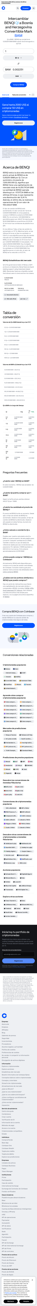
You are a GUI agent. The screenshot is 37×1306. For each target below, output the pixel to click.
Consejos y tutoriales (9, 1080)
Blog (3, 1033)
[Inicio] (3, 8)
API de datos (6, 1226)
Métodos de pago (8, 1125)
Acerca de (5, 1024)
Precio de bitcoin (8, 1257)
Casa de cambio (7, 1183)
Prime (4, 1177)
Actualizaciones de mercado (12, 1086)
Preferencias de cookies (10, 1052)
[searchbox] (18, 76)
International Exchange (10, 1186)
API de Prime (6, 1248)
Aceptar (26, 1301)
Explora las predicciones (10, 1157)
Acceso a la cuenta (8, 1128)
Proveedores (6, 1044)
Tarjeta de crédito (8, 1151)
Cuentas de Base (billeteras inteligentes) (16, 1209)
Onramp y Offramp (8, 1212)
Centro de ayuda (7, 1111)
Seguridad (5, 1038)
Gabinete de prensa (9, 1035)
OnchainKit (6, 1223)
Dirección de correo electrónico (11, 950)
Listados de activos (9, 1163)
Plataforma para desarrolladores (13, 1197)
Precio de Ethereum (9, 1260)
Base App (5, 1143)
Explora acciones (8, 1069)
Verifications (6, 1229)
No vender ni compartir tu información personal (15, 1056)
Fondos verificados (9, 1191)
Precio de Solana (8, 1263)
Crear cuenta (6, 1117)
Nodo (4, 1231)
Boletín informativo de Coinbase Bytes (16, 1075)
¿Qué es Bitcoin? (8, 1089)
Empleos (5, 1027)
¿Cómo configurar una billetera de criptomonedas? (14, 1098)
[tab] (5, 94)
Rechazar (10, 1301)
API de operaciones (9, 1217)
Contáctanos (6, 1114)
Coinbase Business (8, 1166)
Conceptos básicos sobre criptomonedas (16, 1078)
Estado (4, 1134)
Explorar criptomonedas (10, 1066)
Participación (6, 1180)
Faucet (4, 1240)
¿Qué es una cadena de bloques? (13, 1094)
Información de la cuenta (11, 1122)
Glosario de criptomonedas (11, 1083)
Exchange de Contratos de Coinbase (15, 1189)
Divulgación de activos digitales (13, 1060)
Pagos (4, 1168)
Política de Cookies (11, 1293)
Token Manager (7, 1171)
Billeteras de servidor (10, 1203)
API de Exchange (8, 1243)
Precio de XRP (7, 1266)
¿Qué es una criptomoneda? (11, 1092)
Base (3, 1200)
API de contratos (8, 1251)
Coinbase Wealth (8, 1148)
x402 (3, 1214)
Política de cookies (8, 1050)
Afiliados (5, 1030)
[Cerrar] (32, 1280)
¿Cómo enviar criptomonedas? (12, 1102)
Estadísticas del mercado (11, 1072)
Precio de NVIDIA (8, 1272)
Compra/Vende (7, 1140)
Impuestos (5, 1105)
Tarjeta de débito (8, 1154)
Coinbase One (7, 1145)
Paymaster (6, 1220)
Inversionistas (7, 1041)
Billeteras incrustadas (10, 1206)
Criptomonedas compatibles (12, 1131)
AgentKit (5, 1234)
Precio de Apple (7, 1275)
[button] (34, 8)
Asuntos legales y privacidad (12, 1047)
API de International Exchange (12, 1246)
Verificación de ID (8, 1120)
